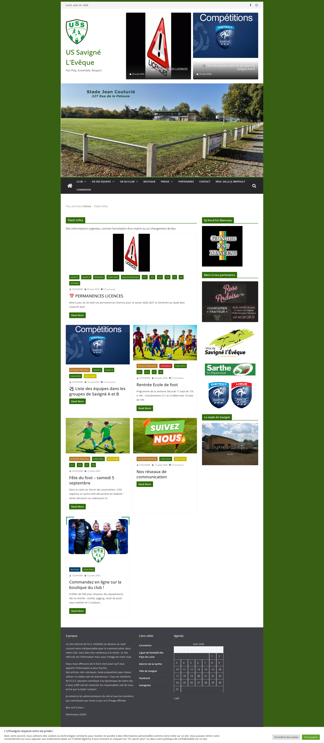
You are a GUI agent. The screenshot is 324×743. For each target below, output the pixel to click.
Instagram (145, 685)
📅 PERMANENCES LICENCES (169, 69)
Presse (165, 181)
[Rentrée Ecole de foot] (165, 343)
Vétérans (75, 283)
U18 (167, 277)
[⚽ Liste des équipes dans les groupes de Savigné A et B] (225, 35)
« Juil (176, 698)
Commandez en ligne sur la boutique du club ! (95, 584)
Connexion (84, 189)
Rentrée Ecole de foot (157, 384)
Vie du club (127, 181)
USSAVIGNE (77, 289)
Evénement (166, 366)
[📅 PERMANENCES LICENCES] (158, 46)
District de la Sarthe (150, 664)
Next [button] (247, 304)
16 (220, 669)
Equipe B (86, 277)
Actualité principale (80, 370)
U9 (181, 277)
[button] (84, 181)
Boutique (149, 181)
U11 (144, 277)
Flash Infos (113, 277)
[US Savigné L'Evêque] (70, 186)
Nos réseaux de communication (152, 474)
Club (80, 181)
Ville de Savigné (148, 671)
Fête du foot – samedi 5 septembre (91, 480)
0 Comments (109, 289)
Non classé (90, 376)
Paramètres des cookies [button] (286, 737)
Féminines (98, 277)
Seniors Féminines (130, 277)
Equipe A (74, 277)
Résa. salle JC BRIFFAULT (230, 181)
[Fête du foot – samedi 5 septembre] (98, 436)
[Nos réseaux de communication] (165, 436)
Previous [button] (247, 298)
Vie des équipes (101, 181)
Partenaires (186, 181)
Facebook (144, 678)
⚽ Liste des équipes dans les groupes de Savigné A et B (228, 67)
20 (198, 676)
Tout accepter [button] (311, 737)
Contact (204, 181)
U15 (159, 277)
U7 (174, 277)
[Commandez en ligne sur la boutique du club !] (98, 540)
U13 (152, 277)
